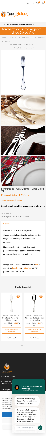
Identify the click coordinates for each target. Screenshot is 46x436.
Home (3, 38)
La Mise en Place (38, 38)
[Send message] (40, 427)
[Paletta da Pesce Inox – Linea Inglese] (11, 303)
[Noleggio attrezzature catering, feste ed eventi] (15, 14)
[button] (22, 345)
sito (36, 264)
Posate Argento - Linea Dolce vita (11, 217)
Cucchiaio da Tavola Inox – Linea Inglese (34, 319)
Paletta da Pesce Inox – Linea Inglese (11, 319)
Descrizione (7, 224)
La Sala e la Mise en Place (19, 38)
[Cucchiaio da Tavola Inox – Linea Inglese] (34, 303)
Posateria (7, 41)
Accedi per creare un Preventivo (12, 200)
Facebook (16, 268)
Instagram (27, 268)
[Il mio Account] (32, 3)
